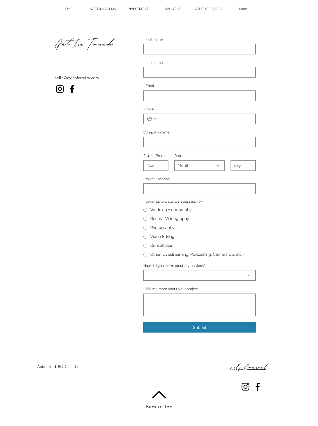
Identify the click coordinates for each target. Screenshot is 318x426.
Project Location (156, 179)
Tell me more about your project (170, 289)
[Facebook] (72, 89)
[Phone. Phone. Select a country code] (152, 119)
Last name (153, 63)
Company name (156, 132)
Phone (148, 109)
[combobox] (199, 165)
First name (153, 39)
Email (149, 86)
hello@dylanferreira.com (77, 77)
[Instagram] (60, 89)
